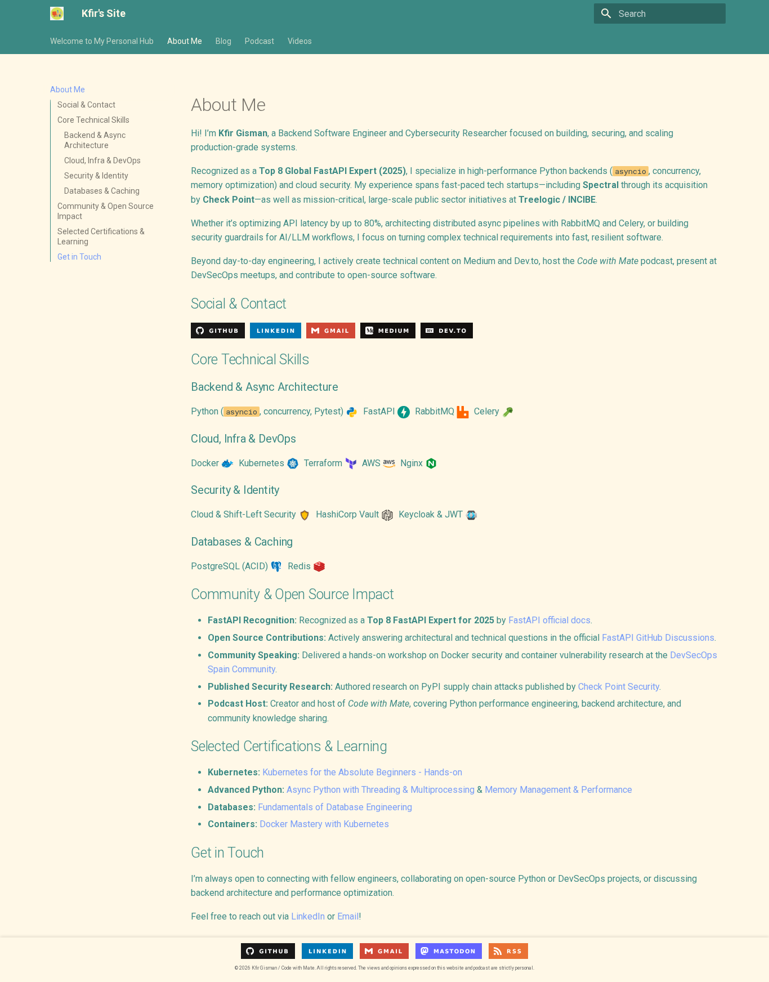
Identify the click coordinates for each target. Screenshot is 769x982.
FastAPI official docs (549, 620)
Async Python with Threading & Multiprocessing (381, 789)
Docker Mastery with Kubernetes (324, 824)
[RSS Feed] (508, 951)
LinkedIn (308, 916)
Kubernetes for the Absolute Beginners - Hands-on (362, 772)
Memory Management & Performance (558, 789)
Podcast (259, 41)
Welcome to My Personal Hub (102, 41)
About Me (184, 41)
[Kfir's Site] (57, 13)
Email (348, 916)
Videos (300, 41)
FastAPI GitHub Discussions (658, 637)
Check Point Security (618, 686)
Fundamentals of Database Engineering (335, 807)
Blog (223, 41)
